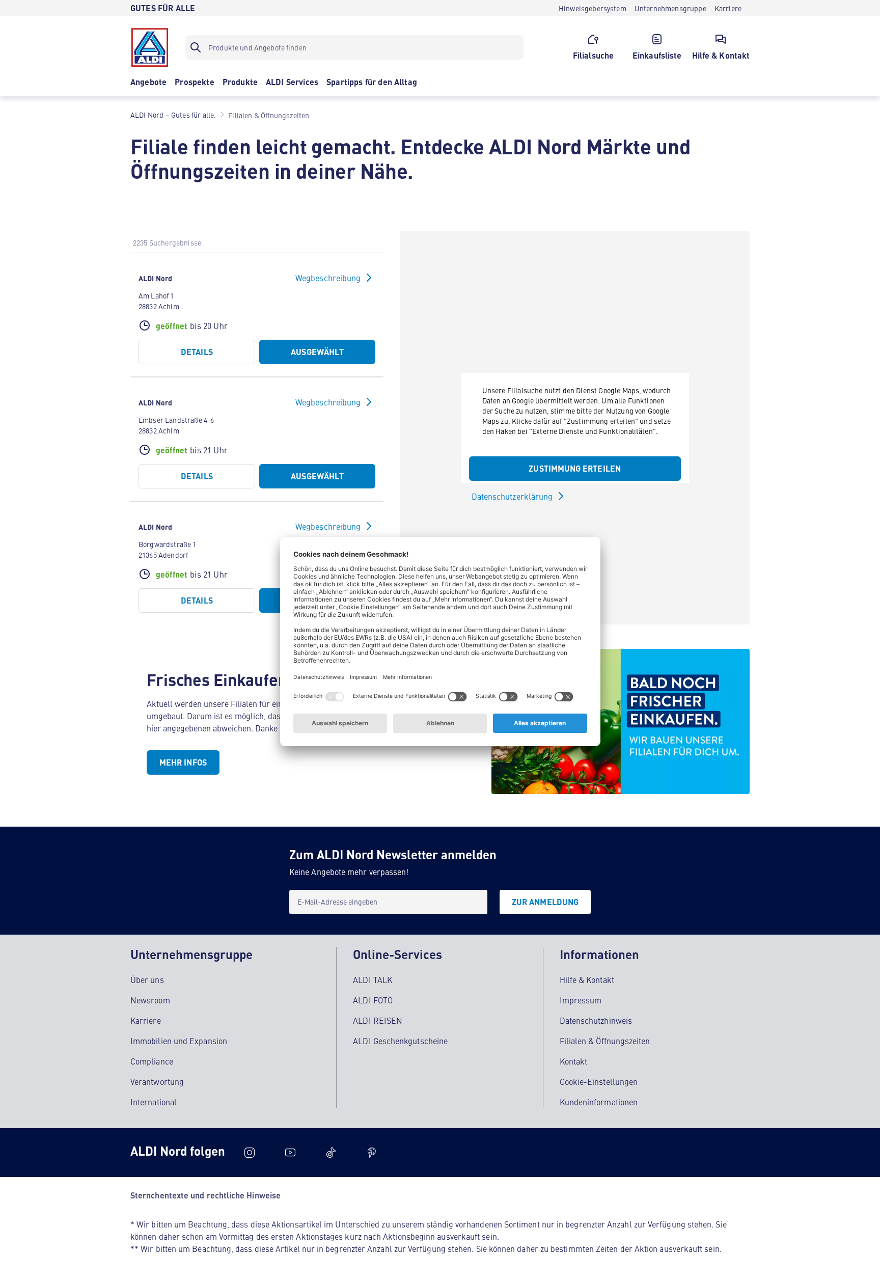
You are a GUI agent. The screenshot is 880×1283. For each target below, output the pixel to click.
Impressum (581, 999)
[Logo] (149, 47)
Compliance (151, 1061)
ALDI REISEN (377, 1020)
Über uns (147, 979)
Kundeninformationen (599, 1101)
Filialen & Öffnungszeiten (605, 1040)
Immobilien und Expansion (178, 1040)
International (153, 1101)
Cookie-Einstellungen (599, 1081)
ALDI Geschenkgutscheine (400, 1040)
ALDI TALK (372, 979)
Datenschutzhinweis (596, 1020)
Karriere (145, 1020)
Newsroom (150, 999)
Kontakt (574, 1061)
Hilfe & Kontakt (587, 979)
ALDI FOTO (373, 999)
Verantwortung (157, 1081)
